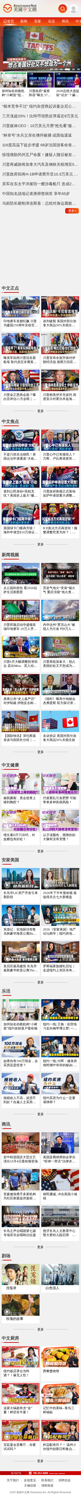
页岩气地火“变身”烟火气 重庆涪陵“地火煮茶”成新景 (59, 590)
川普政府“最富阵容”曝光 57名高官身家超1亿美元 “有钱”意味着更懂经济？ (40, 93)
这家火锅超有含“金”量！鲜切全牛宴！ (17, 1410)
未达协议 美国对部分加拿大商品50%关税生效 (59, 738)
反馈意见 (30, 1480)
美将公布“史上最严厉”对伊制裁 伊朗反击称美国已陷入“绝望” (20, 701)
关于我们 (13, 1480)
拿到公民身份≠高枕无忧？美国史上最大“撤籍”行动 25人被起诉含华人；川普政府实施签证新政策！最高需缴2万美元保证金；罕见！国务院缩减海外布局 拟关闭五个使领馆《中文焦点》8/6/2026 (20, 494)
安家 (37, 21)
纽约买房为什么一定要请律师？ (59, 1100)
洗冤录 (11, 1288)
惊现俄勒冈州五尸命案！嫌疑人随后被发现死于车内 (40, 155)
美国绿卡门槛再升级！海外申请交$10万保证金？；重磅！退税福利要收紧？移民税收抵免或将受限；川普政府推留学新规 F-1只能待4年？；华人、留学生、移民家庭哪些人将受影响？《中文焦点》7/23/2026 (19, 530)
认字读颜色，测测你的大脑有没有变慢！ (59, 837)
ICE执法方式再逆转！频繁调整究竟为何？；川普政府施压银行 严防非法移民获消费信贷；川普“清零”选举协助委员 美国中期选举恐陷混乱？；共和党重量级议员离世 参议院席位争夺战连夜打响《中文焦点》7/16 (60, 530)
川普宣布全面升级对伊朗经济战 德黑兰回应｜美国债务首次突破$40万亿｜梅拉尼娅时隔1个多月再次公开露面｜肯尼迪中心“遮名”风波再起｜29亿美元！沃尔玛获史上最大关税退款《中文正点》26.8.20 (60, 360)
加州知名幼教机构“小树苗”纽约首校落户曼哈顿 (13, 93)
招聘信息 (65, 1480)
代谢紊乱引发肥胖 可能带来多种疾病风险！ (59, 800)
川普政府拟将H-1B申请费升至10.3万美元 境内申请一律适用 (40, 174)
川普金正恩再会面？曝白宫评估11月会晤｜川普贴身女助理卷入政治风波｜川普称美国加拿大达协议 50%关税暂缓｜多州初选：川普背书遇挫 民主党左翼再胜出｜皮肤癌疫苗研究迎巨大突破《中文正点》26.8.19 (20, 397)
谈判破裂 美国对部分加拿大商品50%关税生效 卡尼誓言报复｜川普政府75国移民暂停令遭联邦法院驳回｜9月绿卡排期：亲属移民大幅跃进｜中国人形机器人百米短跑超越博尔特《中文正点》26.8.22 (60, 323)
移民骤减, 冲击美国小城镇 (60, 1196)
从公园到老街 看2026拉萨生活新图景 (20, 590)
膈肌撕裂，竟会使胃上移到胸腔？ (19, 800)
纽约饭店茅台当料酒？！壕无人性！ (16, 1373)
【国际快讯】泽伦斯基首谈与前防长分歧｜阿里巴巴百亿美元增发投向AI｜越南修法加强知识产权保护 (19, 738)
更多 (72, 210)
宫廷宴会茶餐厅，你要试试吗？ (19, 1447)
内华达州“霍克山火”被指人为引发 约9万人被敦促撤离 (59, 627)
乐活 (51, 21)
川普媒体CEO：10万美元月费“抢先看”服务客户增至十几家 (40, 126)
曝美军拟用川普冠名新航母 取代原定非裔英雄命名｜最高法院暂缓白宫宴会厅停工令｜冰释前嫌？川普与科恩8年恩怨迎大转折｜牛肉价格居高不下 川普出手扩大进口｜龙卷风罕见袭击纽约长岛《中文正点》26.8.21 (20, 360)
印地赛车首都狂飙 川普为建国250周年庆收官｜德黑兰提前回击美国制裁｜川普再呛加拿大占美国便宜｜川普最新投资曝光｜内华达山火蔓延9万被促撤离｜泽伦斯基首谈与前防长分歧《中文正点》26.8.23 (20, 323)
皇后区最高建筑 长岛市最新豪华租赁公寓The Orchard (20, 968)
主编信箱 (30, 1485)
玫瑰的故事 (14, 1319)
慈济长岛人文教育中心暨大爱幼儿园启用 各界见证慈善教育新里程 (59, 1233)
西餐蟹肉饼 (51, 1371)
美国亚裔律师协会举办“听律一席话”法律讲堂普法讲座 (59, 1159)
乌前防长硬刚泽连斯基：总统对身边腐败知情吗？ (40, 203)
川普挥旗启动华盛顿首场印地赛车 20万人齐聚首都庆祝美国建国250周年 (20, 627)
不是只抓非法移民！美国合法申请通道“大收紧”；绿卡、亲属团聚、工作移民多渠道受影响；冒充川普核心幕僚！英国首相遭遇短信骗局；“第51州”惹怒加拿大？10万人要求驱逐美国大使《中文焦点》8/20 (20, 457)
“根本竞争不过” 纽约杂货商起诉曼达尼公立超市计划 (40, 106)
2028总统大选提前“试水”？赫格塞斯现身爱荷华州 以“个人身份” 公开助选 (67, 93)
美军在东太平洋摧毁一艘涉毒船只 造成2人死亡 (40, 184)
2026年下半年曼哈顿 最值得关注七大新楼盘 (60, 895)
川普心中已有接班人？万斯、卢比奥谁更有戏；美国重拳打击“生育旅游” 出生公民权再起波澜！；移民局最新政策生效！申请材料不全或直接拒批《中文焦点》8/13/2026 (60, 457)
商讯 (65, 21)
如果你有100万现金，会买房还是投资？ (20, 1063)
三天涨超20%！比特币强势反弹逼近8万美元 (40, 116)
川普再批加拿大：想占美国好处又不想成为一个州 (59, 664)
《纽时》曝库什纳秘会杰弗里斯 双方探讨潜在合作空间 (59, 701)
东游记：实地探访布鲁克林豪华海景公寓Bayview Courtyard (20, 932)
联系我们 (47, 1480)
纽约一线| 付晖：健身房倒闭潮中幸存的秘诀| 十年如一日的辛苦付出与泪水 (60, 1063)
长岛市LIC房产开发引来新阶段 (20, 895)
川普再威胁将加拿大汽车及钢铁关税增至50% (40, 164)
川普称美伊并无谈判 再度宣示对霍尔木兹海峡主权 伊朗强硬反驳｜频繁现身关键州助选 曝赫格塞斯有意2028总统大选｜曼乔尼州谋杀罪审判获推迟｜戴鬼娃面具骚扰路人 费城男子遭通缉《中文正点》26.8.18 (59, 397)
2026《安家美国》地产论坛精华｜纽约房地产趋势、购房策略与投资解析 (59, 932)
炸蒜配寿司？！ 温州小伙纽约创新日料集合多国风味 (59, 1447)
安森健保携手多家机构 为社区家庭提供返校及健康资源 (19, 1196)
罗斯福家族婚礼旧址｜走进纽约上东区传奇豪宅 (59, 968)
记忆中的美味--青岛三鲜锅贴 (58, 1410)
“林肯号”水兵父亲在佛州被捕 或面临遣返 (37, 135)
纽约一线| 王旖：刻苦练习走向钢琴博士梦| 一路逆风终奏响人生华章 (60, 1027)
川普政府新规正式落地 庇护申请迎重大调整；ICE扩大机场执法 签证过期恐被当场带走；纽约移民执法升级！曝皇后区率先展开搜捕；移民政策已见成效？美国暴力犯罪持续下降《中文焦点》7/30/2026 (60, 494)
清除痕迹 (47, 1485)
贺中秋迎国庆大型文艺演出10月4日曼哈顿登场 (20, 1159)
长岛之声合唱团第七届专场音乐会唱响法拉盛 (19, 1233)
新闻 (23, 21)
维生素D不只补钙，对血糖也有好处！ (19, 837)
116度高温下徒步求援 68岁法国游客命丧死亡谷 (40, 145)
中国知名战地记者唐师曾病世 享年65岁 (36, 193)
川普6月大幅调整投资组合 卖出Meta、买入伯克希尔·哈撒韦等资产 (20, 664)
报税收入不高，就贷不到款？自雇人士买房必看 (19, 1100)
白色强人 (52, 1288)
